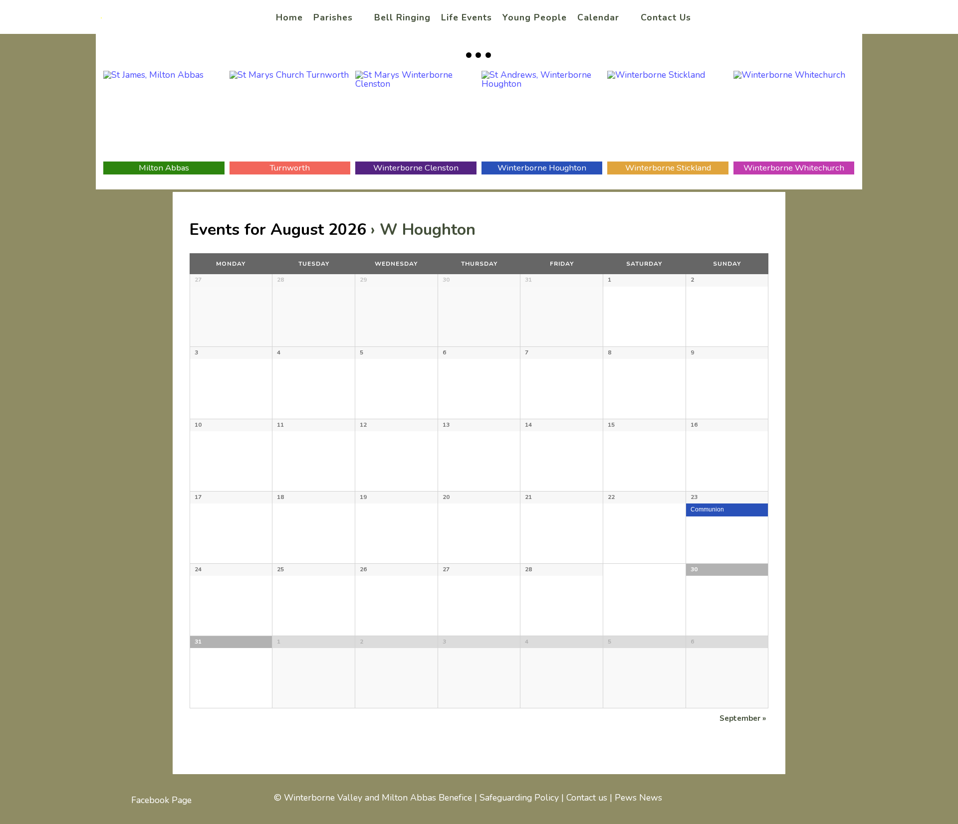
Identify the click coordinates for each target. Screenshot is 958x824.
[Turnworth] (290, 116)
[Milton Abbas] (164, 116)
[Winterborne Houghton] (542, 116)
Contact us (586, 798)
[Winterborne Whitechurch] (794, 116)
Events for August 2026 (278, 229)
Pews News (638, 798)
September (742, 718)
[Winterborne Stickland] (667, 116)
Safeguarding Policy (519, 798)
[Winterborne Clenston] (416, 116)
